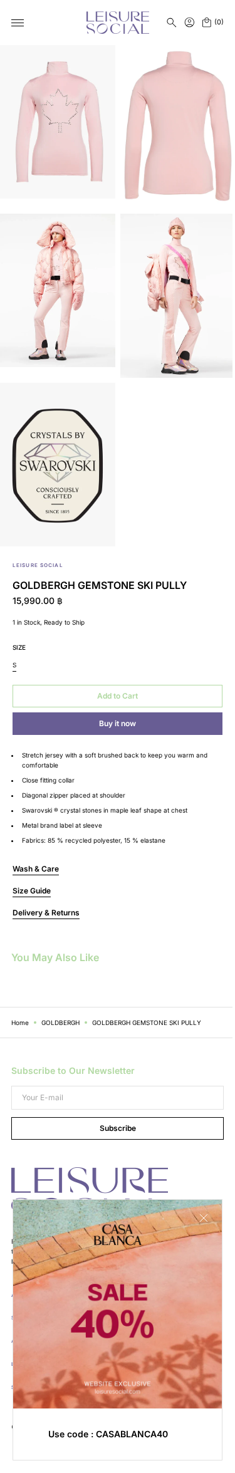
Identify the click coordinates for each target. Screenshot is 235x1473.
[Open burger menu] (17, 23)
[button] (171, 22)
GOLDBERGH (60, 1022)
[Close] (194, 1227)
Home (20, 1022)
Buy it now (117, 723)
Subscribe (113, 1128)
